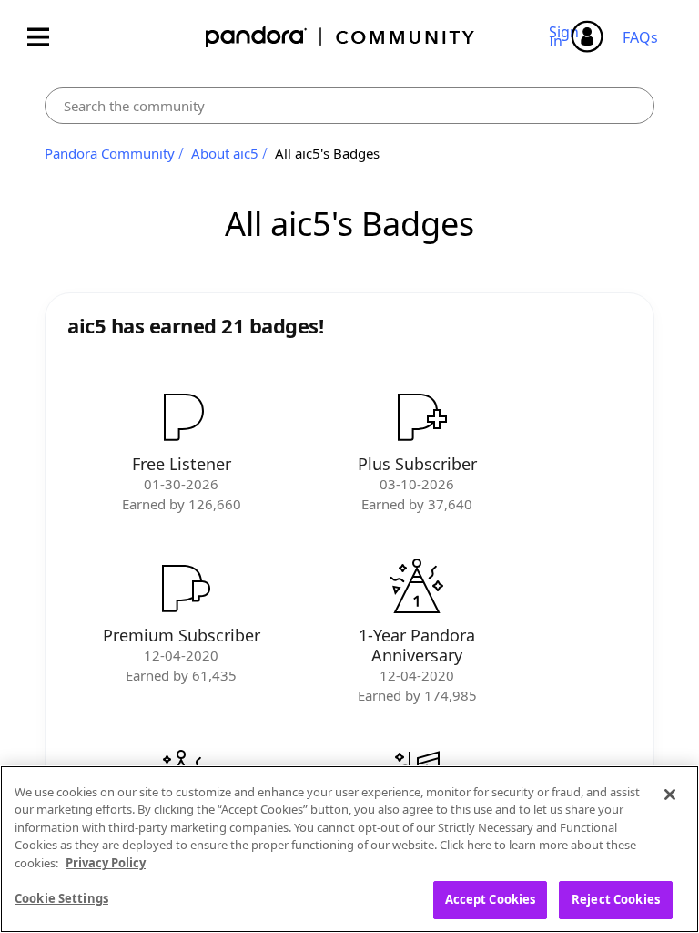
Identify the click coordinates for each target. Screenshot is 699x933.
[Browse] (47, 36)
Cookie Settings (61, 898)
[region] (349, 849)
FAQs (640, 37)
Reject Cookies (616, 899)
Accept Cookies (490, 899)
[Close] (670, 794)
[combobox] (349, 105)
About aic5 (224, 153)
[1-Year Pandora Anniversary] (417, 587)
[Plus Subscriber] (417, 416)
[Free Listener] (181, 416)
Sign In (566, 36)
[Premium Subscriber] (181, 587)
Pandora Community (341, 37)
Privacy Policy (106, 863)
